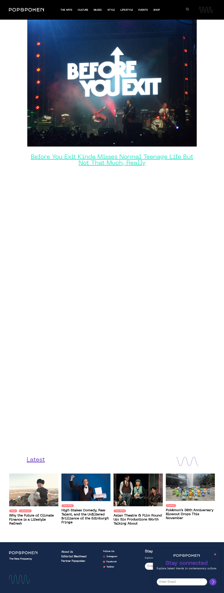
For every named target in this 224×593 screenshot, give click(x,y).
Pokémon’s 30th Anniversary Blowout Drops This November (189, 514)
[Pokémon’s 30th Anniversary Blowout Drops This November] (190, 487)
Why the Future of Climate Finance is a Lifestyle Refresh (31, 519)
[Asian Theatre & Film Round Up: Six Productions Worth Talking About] (138, 490)
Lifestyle (126, 10)
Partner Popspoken (73, 561)
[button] (187, 10)
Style (111, 10)
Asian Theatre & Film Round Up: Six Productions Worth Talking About (138, 519)
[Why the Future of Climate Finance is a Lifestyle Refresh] (33, 490)
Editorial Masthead (73, 556)
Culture (83, 10)
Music (98, 10)
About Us (67, 552)
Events (143, 10)
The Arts (66, 10)
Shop (156, 10)
